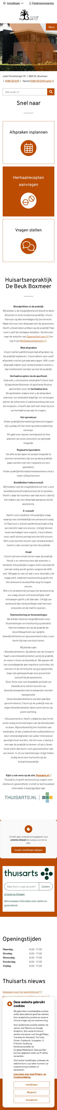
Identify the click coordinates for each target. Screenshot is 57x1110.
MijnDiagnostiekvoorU (31, 340)
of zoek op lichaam (14, 894)
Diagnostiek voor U (37, 336)
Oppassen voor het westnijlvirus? (21, 991)
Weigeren (31, 1092)
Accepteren (32, 1100)
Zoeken (46, 886)
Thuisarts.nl (42, 775)
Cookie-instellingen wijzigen (28, 850)
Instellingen (32, 1084)
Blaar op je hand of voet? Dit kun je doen (25, 996)
